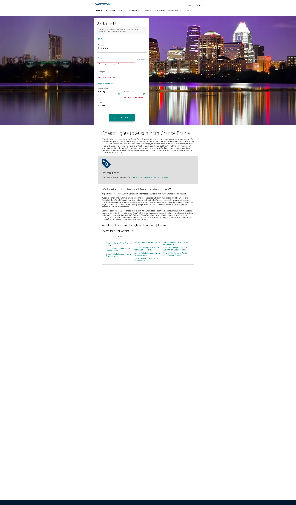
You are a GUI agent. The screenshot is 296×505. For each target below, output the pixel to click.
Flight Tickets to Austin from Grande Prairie (175, 243)
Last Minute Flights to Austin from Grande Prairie (146, 248)
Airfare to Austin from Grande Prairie (147, 243)
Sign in (199, 5)
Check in (147, 10)
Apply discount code (106, 83)
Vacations (110, 10)
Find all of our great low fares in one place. (150, 177)
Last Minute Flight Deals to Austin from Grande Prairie (175, 248)
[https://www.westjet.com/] (102, 4)
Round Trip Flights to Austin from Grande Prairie (175, 254)
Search (190, 5)
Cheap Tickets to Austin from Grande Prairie (118, 255)
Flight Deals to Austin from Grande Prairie (146, 259)
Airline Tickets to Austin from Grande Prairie (147, 254)
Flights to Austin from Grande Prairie (118, 244)
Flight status (159, 10)
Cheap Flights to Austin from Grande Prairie (118, 249)
